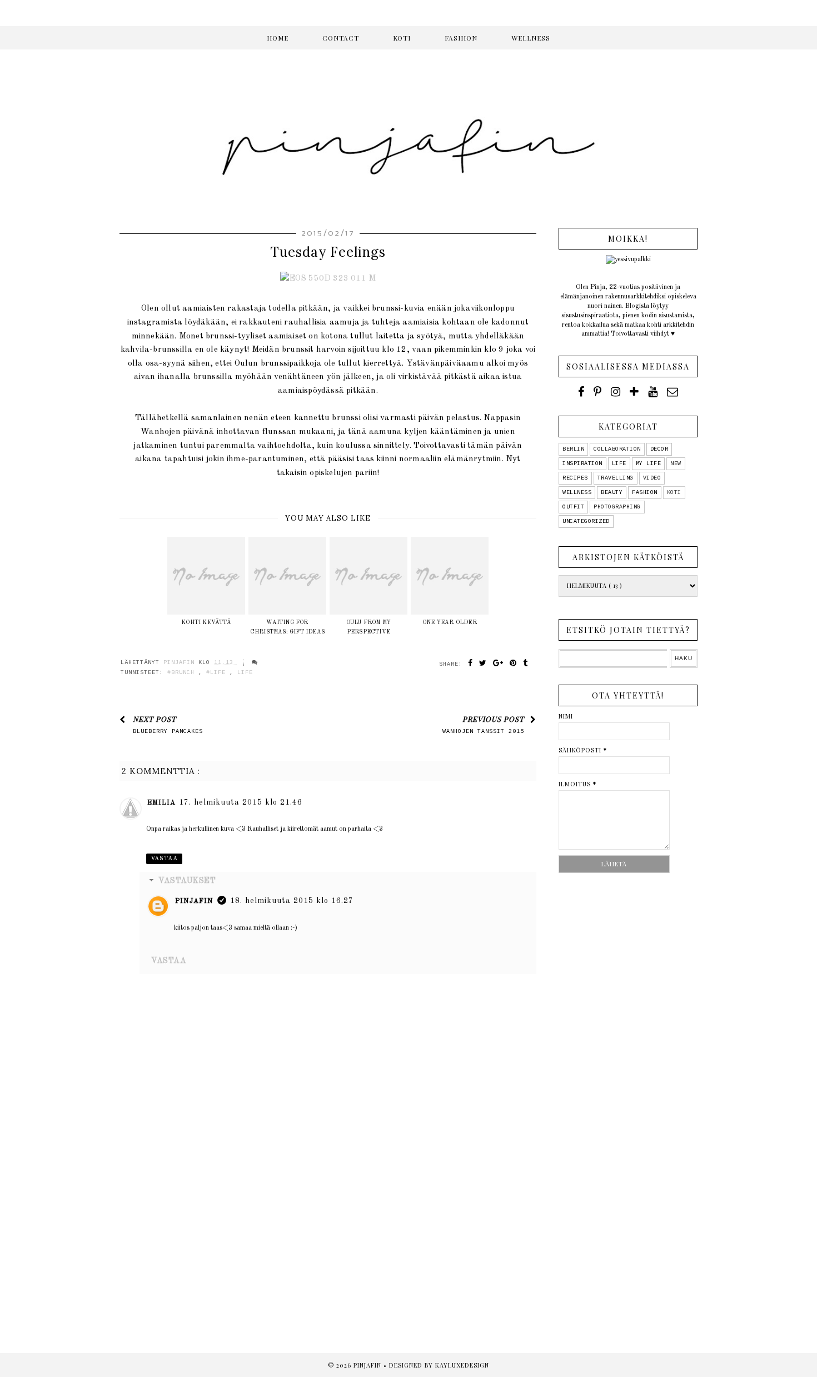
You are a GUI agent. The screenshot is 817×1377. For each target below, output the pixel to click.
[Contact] (672, 392)
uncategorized (586, 521)
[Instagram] (615, 392)
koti (674, 493)
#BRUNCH (182, 673)
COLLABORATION (617, 449)
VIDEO (652, 478)
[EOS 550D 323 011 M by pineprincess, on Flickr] (328, 278)
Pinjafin (194, 901)
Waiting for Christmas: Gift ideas (287, 627)
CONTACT (340, 37)
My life (648, 464)
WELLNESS (530, 37)
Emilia (161, 803)
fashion (644, 493)
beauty (611, 493)
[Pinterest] (597, 392)
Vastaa (164, 859)
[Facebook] (581, 392)
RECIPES (575, 478)
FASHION (461, 37)
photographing (617, 507)
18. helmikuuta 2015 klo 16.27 (291, 901)
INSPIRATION (582, 464)
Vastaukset (187, 881)
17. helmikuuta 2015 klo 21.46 (240, 802)
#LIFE (218, 673)
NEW (675, 464)
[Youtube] (652, 392)
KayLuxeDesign (462, 1365)
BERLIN (573, 449)
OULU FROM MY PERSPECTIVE (368, 627)
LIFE (245, 673)
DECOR (659, 449)
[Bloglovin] (634, 392)
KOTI (402, 37)
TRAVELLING (615, 478)
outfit (573, 507)
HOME (277, 37)
